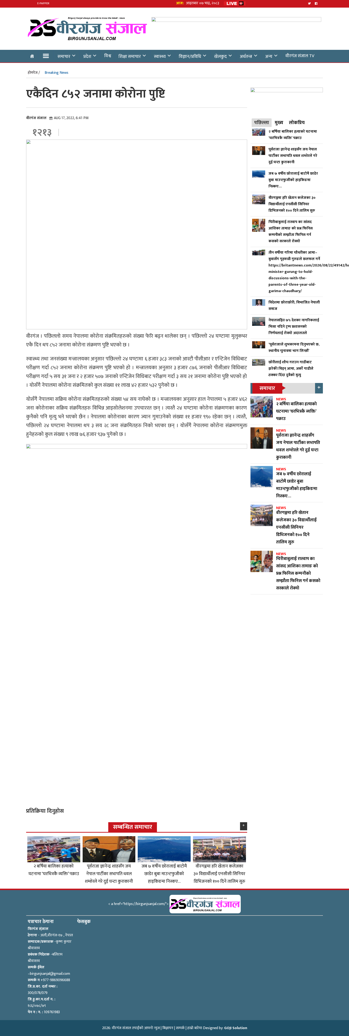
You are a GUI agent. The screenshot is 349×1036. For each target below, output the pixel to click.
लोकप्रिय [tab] (297, 123)
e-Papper (43, 3)
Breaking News (56, 73)
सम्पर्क (180, 1028)
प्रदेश (87, 56)
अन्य (268, 56)
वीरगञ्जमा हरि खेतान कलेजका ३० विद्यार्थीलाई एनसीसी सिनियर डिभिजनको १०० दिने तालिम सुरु (219, 873)
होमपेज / (34, 73)
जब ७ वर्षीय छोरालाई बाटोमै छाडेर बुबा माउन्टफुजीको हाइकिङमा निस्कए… (164, 873)
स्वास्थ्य (160, 56)
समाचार (63, 56)
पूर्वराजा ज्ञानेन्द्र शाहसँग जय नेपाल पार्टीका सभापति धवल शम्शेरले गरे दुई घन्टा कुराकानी (109, 873)
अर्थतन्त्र (246, 56)
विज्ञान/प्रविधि (190, 56)
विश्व (107, 56)
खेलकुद (220, 56)
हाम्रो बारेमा (194, 1028)
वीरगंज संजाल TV (299, 56)
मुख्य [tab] (279, 123)
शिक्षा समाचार (129, 56)
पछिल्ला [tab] (261, 123)
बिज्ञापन (167, 1028)
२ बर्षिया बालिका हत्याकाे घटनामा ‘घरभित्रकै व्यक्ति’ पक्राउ (53, 869)
